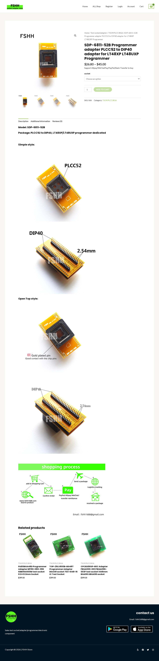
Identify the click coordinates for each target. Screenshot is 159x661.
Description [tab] (23, 121)
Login (120, 6)
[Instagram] (153, 650)
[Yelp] (138, 650)
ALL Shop (97, 6)
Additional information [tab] (40, 121)
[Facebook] (143, 650)
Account (131, 6)
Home (85, 6)
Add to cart (102, 89)
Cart (141, 6)
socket (87, 73)
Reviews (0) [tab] (57, 121)
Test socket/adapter (99, 33)
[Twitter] (148, 650)
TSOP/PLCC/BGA (115, 33)
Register (109, 6)
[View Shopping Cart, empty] (151, 6)
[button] (75, 35)
